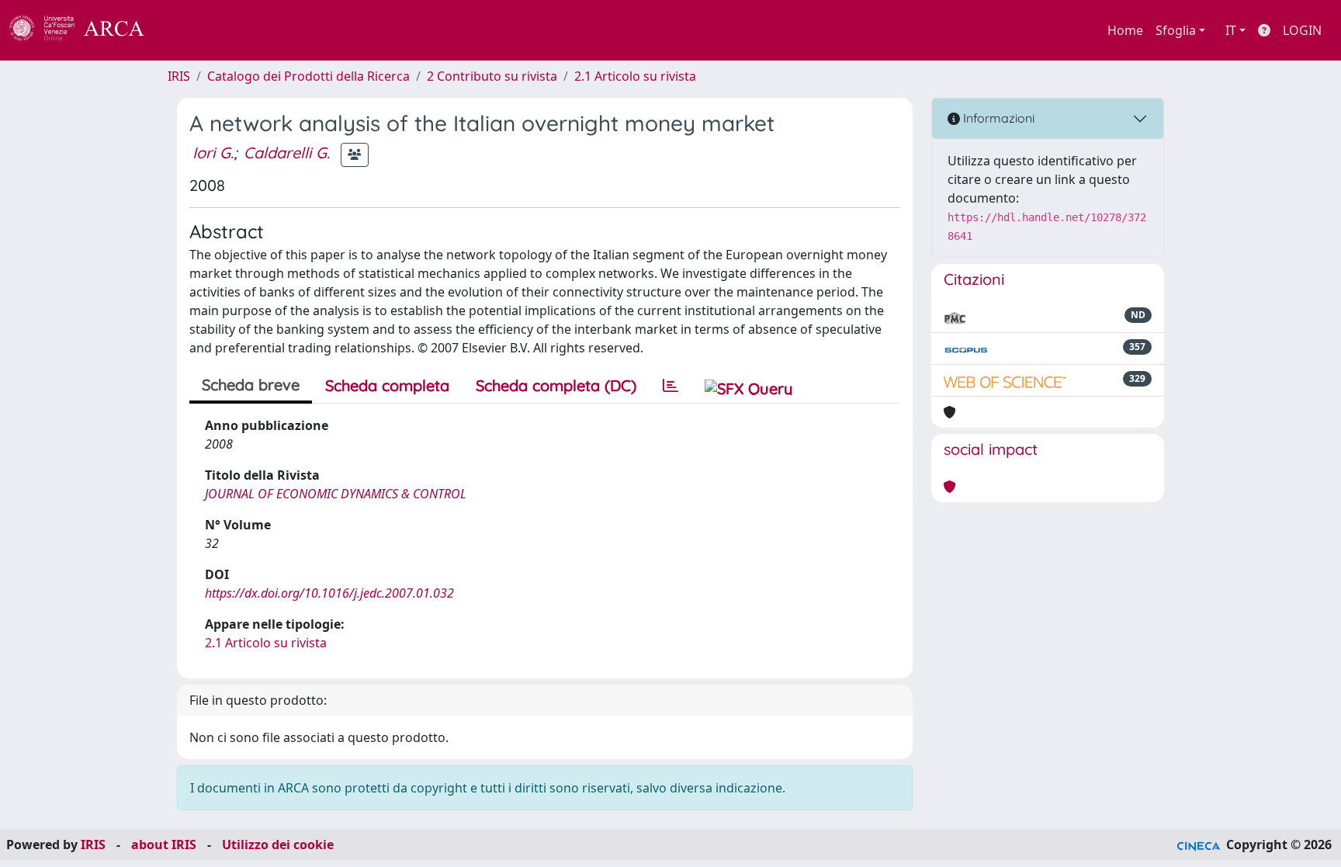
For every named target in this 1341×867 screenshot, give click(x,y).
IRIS (179, 76)
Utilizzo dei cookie (278, 844)
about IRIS (163, 844)
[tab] (670, 385)
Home (1125, 30)
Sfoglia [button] (1176, 30)
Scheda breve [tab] (251, 384)
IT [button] (1230, 30)
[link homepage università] (186, 30)
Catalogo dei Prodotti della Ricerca (308, 76)
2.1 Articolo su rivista (635, 76)
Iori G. (213, 152)
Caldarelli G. (287, 152)
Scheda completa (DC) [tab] (556, 385)
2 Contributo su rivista (492, 76)
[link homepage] (85, 30)
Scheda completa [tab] (387, 385)
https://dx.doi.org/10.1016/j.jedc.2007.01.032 (329, 593)
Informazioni (997, 118)
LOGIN (1302, 30)
